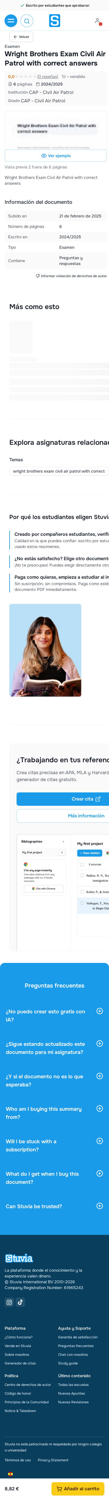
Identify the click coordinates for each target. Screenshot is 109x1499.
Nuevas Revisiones (73, 1402)
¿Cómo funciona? (19, 1337)
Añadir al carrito (81, 1489)
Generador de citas (20, 1363)
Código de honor (18, 1393)
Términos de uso (18, 1460)
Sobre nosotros (17, 1354)
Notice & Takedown (20, 1411)
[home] (54, 20)
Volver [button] (24, 37)
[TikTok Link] (20, 1302)
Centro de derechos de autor (28, 1384)
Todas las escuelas (73, 1384)
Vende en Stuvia (18, 1346)
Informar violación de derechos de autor (74, 276)
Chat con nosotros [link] (73, 1354)
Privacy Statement (53, 1460)
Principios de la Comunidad (27, 1402)
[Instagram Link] (9, 1302)
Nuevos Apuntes (71, 1393)
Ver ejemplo (59, 155)
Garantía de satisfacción (78, 1337)
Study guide (68, 1363)
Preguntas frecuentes (76, 1346)
